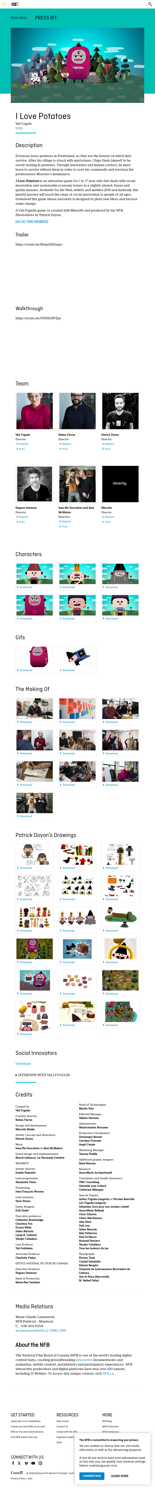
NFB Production (110, 1426)
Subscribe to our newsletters (25, 1421)
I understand (92, 1476)
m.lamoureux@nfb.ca (32, 1330)
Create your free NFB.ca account (28, 1426)
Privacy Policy (18, 1478)
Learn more (119, 1476)
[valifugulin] (34, 411)
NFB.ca (108, 1373)
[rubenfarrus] (77, 411)
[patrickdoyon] (120, 411)
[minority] (120, 484)
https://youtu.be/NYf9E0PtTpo (38, 318)
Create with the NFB (67, 1432)
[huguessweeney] (34, 484)
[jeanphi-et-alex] (77, 484)
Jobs (29, 1478)
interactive (84, 1360)
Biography (22, 444)
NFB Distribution (110, 1432)
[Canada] (17, 1473)
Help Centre (63, 1421)
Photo (20, 449)
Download (23, 1063)
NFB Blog (107, 1421)
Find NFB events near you (24, 1437)
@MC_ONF (58, 1330)
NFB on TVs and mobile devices (27, 1432)
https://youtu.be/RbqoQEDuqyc (39, 244)
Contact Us (62, 1426)
